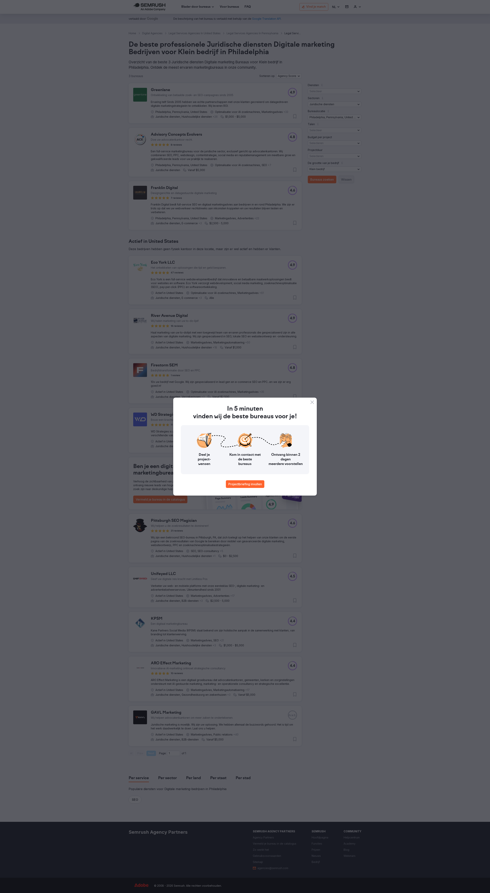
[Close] (312, 402)
